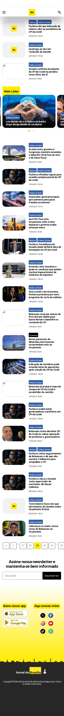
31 (52, 545)
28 (30, 545)
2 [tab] (30, 130)
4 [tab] (33, 130)
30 (44, 545)
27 (23, 545)
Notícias (33, 22)
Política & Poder (44, 22)
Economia (33, 335)
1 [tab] (28, 130)
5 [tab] (35, 130)
